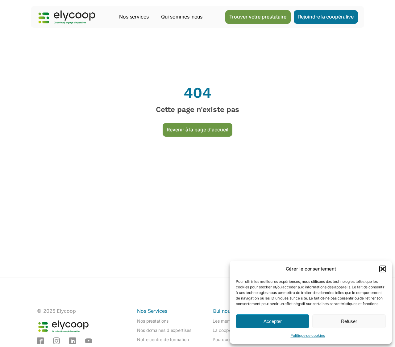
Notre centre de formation (163, 339)
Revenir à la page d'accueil (197, 129)
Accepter (273, 321)
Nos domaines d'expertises (164, 330)
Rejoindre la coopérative (326, 17)
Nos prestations (152, 321)
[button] (383, 269)
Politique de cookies (307, 335)
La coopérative (228, 330)
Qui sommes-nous (182, 17)
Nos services (134, 17)
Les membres (226, 321)
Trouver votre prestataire (257, 17)
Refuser (349, 321)
